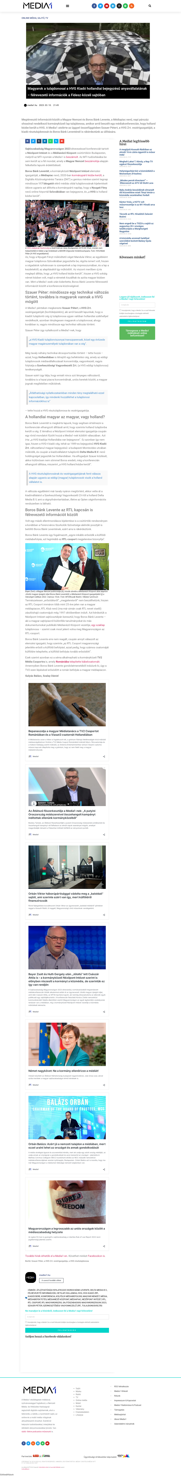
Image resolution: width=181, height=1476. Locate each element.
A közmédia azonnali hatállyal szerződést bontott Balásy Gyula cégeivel (135, 241)
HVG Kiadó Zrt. (90, 1293)
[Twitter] (100, 5)
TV (46, 18)
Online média (29, 18)
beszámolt (72, 157)
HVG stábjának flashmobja (38, 248)
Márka (78, 1391)
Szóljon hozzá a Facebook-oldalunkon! (48, 1336)
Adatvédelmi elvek (43, 1467)
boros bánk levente (78, 1290)
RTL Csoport (34, 1302)
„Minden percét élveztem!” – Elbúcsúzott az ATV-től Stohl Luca (136, 181)
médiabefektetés (37, 1299)
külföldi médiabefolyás (69, 1296)
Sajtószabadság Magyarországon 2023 (84, 1302)
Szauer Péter (35, 1305)
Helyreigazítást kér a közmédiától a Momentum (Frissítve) (137, 172)
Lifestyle (79, 1415)
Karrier (78, 1406)
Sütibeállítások (25, 1469)
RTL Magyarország (52, 1302)
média (104, 1296)
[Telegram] (112, 5)
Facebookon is (96, 1255)
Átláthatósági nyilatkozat (51, 1290)
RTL (104, 1299)
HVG (80, 1293)
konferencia (48, 1296)
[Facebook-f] (94, 5)
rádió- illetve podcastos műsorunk (36, 1431)
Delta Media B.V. (98, 1290)
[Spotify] (125, 5)
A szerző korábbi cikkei (51, 1280)
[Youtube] (106, 5)
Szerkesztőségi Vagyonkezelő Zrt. (62, 1305)
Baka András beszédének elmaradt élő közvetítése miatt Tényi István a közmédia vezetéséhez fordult (137, 192)
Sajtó (41, 18)
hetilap (61, 1293)
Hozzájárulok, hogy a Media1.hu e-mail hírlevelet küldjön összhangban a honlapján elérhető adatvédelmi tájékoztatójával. (137, 313)
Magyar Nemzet (91, 1296)
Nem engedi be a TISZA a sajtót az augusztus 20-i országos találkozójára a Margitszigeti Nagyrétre (136, 227)
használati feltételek (55, 1467)
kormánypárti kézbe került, (87, 175)
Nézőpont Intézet (91, 1299)
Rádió (78, 1394)
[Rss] (131, 5)
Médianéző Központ (58, 1299)
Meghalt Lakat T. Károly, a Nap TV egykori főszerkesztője (136, 162)
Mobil (78, 1403)
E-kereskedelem (82, 1412)
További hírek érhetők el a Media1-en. (46, 1255)
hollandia (71, 1293)
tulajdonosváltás (92, 1305)
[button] (67, 5)
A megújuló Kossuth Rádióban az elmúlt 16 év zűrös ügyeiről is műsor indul (137, 152)
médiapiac (75, 1299)
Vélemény (80, 1409)
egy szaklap (98, 625)
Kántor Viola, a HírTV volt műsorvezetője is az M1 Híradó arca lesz (137, 204)
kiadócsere (34, 1296)
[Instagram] (119, 5)
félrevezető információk (42, 1293)
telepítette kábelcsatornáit (77, 661)
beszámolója (92, 161)
